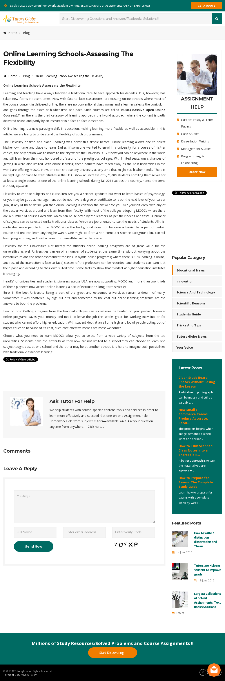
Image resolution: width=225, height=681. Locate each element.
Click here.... (96, 426)
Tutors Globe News (191, 336)
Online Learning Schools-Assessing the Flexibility (69, 76)
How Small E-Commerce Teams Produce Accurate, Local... (193, 416)
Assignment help (136, 415)
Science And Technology (195, 292)
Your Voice (184, 347)
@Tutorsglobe (20, 671)
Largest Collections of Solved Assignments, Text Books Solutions (207, 600)
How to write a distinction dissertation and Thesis (205, 539)
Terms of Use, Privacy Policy (20, 674)
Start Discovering (111, 652)
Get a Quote (206, 5)
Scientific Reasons (190, 303)
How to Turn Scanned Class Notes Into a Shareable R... (195, 450)
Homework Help (61, 421)
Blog (26, 33)
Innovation (184, 281)
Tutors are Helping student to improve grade (207, 569)
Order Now (197, 172)
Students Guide (188, 314)
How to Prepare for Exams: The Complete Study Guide (196, 482)
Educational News (190, 270)
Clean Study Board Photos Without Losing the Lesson (197, 381)
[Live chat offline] (214, 670)
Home (12, 33)
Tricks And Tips (188, 325)
